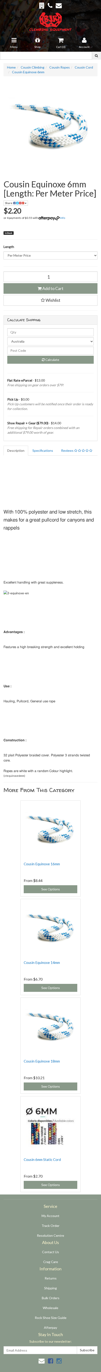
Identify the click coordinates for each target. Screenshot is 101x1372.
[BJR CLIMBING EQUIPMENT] (50, 19)
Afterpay (50, 1327)
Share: (9, 203)
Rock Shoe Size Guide (50, 1318)
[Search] (96, 56)
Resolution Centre (50, 1235)
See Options (50, 889)
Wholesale (50, 1308)
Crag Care (50, 1262)
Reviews (67, 450)
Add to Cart (52, 288)
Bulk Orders (50, 1298)
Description (15, 450)
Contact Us (50, 1252)
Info (62, 218)
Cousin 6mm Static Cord (42, 1159)
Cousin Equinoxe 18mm (42, 1061)
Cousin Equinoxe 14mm (42, 962)
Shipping (50, 1288)
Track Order (50, 1226)
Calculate (52, 360)
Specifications (42, 450)
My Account (50, 1216)
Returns (51, 1278)
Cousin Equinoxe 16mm (42, 864)
